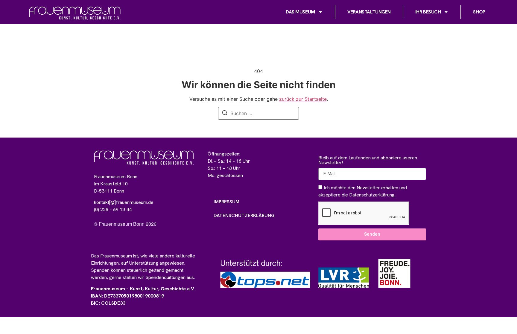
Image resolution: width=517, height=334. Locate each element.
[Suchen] (224, 113)
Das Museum (300, 12)
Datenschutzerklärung (244, 215)
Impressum (226, 202)
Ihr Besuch (428, 12)
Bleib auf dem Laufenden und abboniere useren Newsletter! (367, 160)
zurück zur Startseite (303, 99)
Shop (479, 12)
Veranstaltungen (369, 12)
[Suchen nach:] (258, 113)
